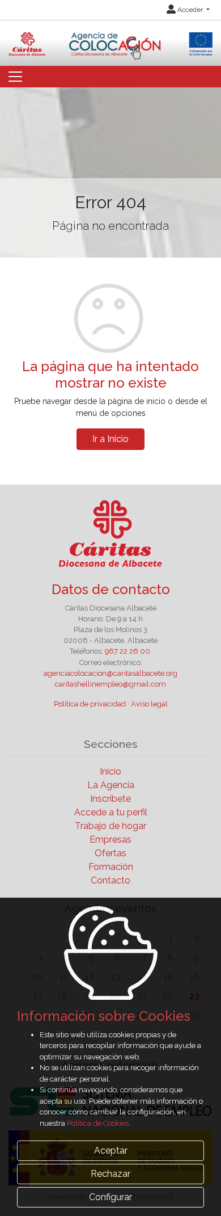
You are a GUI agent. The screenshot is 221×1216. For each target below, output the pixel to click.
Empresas (110, 839)
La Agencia (110, 785)
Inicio (110, 771)
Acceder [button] (190, 10)
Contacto (110, 880)
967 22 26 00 (127, 651)
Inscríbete (110, 798)
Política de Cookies (98, 1123)
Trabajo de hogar (110, 826)
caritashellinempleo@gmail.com (110, 684)
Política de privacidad (90, 704)
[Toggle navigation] (15, 76)
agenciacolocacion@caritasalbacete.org (110, 673)
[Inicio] (110, 39)
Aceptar (111, 1150)
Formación (110, 866)
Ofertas (110, 853)
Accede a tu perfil (110, 812)
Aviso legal (149, 704)
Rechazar (110, 1173)
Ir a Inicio (110, 439)
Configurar (110, 1197)
